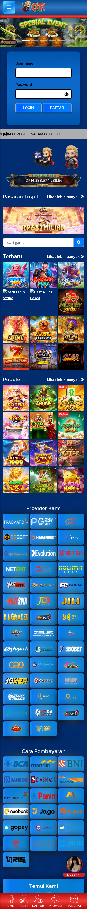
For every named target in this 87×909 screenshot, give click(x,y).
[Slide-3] (52, 37)
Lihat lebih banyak (64, 340)
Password (23, 147)
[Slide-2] (43, 37)
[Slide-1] (34, 37)
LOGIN (28, 170)
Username (24, 126)
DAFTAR (57, 170)
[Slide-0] (26, 37)
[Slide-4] (61, 37)
